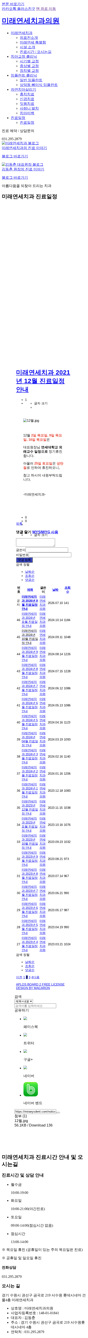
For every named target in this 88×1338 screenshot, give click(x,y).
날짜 (55, 589)
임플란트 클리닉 (24, 75)
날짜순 (30, 571)
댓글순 (30, 580)
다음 (36, 977)
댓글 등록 (24, 560)
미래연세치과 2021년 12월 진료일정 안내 (43, 381)
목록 (19, 523)
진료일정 (18, 118)
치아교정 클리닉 (24, 56)
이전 (19, 977)
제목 (30, 589)
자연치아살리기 (23, 89)
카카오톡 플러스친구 (18, 9)
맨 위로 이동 (46, 9)
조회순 (30, 576)
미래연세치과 (21, 33)
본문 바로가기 (13, 4)
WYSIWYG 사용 (45, 532)
